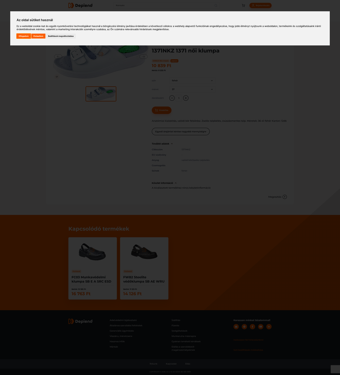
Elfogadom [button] (24, 36)
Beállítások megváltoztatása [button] (61, 36)
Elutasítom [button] (38, 36)
